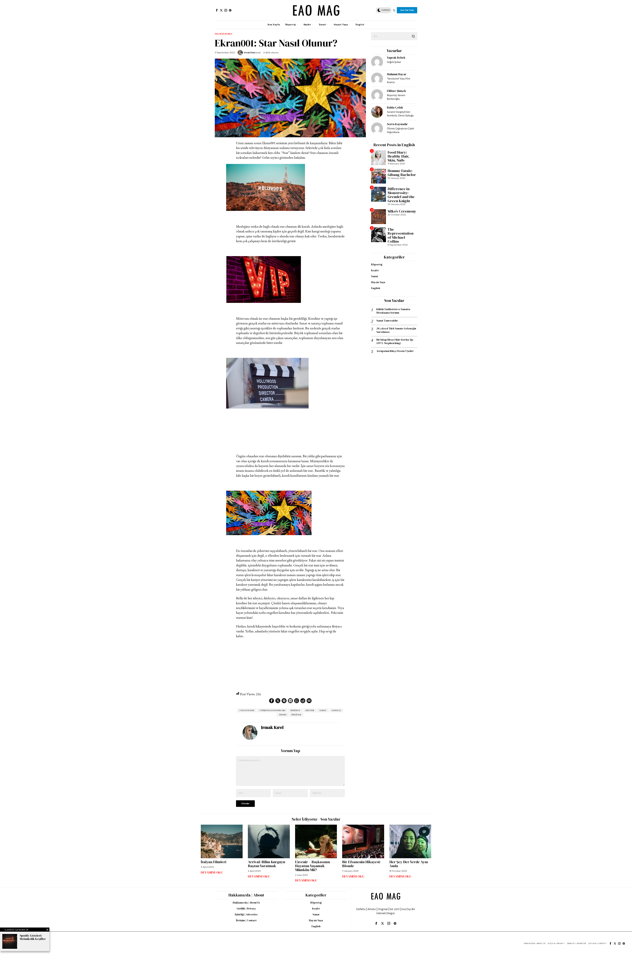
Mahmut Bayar (396, 74)
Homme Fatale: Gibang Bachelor (402, 173)
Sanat (322, 710)
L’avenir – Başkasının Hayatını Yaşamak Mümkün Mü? (312, 866)
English (375, 288)
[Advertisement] (290, 427)
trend (282, 714)
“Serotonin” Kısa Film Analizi (398, 80)
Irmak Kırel (249, 52)
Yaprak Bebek (396, 57)
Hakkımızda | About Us (246, 902)
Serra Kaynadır (397, 124)
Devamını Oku (212, 872)
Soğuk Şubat (394, 62)
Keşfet (375, 270)
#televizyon (246, 710)
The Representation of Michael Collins (400, 235)
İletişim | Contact (246, 920)
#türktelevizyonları (272, 710)
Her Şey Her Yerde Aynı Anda (408, 864)
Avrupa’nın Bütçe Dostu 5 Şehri (394, 351)
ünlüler (296, 714)
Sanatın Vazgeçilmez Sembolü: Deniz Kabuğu (400, 113)
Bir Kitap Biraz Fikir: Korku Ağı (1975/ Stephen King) (394, 341)
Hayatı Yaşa (378, 282)
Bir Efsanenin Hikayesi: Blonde (361, 864)
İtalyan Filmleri (213, 862)
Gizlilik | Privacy (246, 908)
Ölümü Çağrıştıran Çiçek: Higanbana (400, 130)
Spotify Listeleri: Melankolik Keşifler (33, 937)
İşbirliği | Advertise (246, 914)
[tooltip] (217, 10)
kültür (310, 710)
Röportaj (376, 264)
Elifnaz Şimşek (396, 91)
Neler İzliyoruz (223, 33)
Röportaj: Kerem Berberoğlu (396, 97)
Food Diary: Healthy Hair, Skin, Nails (398, 156)
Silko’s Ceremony (402, 211)
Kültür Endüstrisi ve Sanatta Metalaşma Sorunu (393, 310)
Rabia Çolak (395, 107)
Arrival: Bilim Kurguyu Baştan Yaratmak (266, 864)
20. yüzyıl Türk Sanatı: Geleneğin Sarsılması (396, 330)
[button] (413, 36)
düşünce (295, 710)
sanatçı (336, 710)
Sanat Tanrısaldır (387, 320)
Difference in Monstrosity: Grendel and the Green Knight (401, 195)
